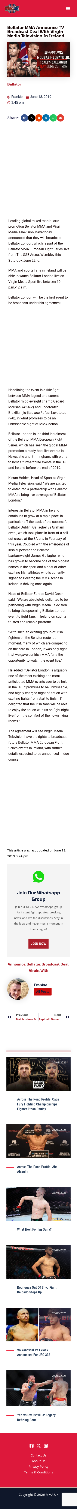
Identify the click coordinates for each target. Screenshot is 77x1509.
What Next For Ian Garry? (34, 1229)
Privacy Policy (38, 1467)
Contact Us (38, 1456)
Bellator (34, 964)
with (44, 970)
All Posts (42, 992)
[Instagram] (45, 1445)
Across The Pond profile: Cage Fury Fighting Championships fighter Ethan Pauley (38, 1104)
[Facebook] (31, 1445)
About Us (38, 1461)
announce (17, 964)
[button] (24, 118)
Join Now (38, 943)
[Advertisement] (38, 179)
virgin (34, 970)
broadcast (51, 964)
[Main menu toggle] (68, 8)
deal (65, 964)
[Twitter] (38, 1445)
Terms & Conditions (38, 1473)
